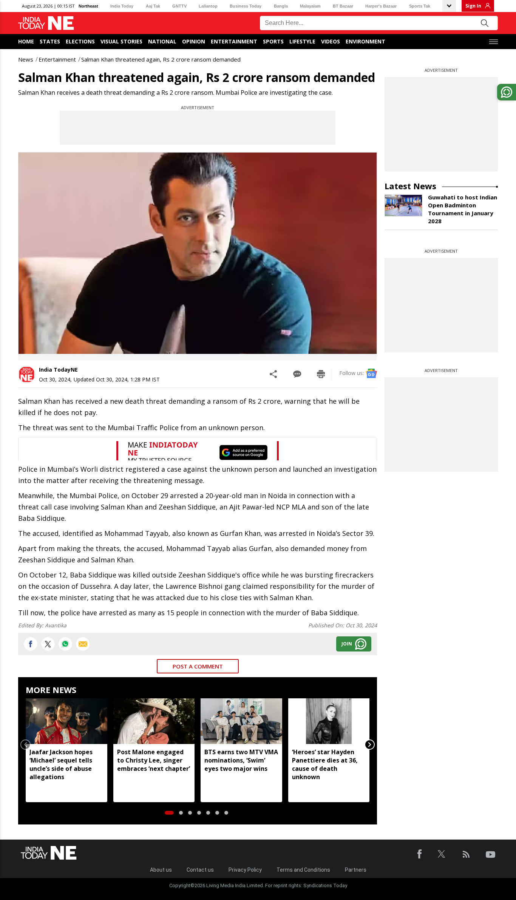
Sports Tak (419, 6)
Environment (365, 41)
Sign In (473, 6)
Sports (273, 41)
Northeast (88, 6)
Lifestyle (302, 41)
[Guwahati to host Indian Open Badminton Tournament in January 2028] (403, 205)
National (162, 41)
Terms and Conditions (303, 870)
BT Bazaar (343, 6)
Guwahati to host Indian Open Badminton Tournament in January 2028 (462, 209)
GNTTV (179, 6)
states (50, 41)
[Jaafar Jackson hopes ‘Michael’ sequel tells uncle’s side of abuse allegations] (66, 721)
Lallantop (208, 6)
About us (161, 870)
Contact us (200, 870)
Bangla (281, 6)
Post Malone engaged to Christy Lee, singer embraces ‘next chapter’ (153, 760)
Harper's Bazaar (381, 6)
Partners (355, 870)
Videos (330, 41)
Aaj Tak (153, 6)
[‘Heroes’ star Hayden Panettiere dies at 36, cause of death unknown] (329, 721)
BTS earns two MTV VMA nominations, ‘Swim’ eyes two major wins (241, 760)
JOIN (346, 644)
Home (26, 41)
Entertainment (234, 41)
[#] (65, 644)
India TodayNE (58, 369)
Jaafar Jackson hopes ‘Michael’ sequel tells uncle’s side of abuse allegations (61, 764)
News (25, 59)
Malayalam (310, 6)
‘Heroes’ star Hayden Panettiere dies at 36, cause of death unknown (325, 764)
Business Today (245, 6)
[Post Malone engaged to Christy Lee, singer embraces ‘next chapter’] (154, 721)
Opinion (193, 41)
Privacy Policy (245, 870)
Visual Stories (121, 41)
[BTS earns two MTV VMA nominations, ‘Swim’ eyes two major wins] (241, 721)
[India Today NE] (46, 23)
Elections (80, 41)
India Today (121, 6)
